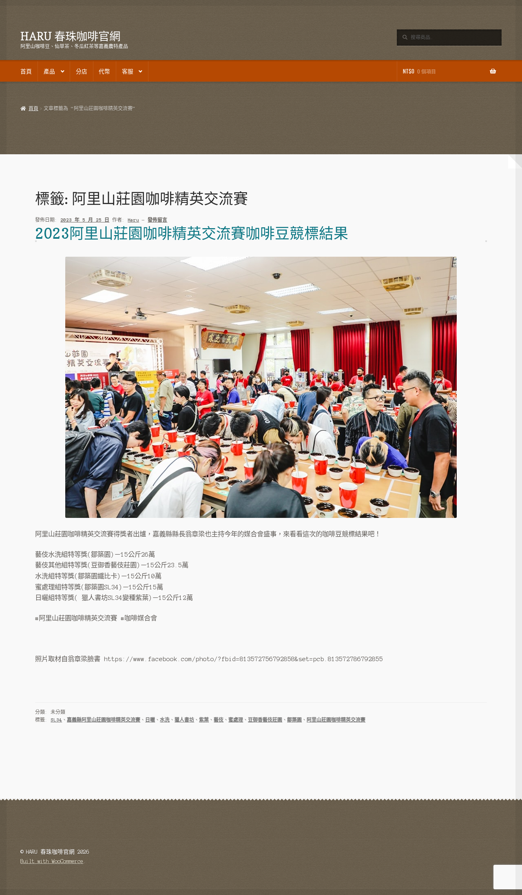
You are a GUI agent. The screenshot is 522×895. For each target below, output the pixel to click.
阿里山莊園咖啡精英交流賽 (336, 719)
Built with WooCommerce (51, 861)
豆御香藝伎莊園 (265, 719)
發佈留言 (157, 220)
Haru (133, 220)
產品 (49, 71)
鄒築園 (294, 719)
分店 (81, 71)
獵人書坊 (184, 719)
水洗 (165, 719)
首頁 (26, 71)
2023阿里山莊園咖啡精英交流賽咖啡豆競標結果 (191, 233)
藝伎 (218, 719)
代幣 (104, 71)
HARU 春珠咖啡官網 (70, 36)
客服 (127, 71)
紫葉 (204, 719)
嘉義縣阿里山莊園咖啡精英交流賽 (103, 719)
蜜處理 (235, 719)
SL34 (56, 719)
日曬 (150, 719)
